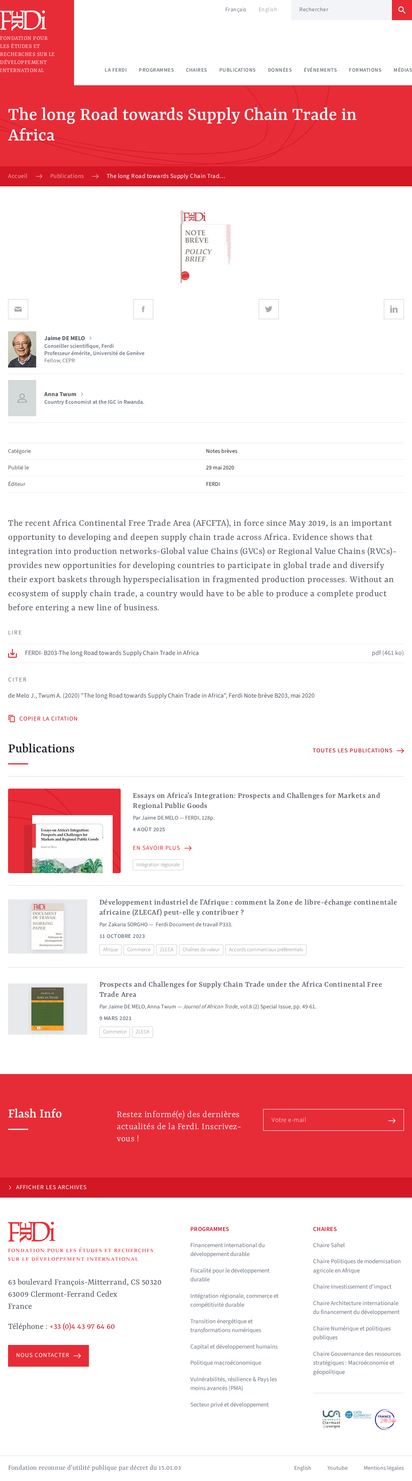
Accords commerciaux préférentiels (266, 949)
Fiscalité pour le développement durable (230, 1275)
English (268, 10)
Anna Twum (161, 1007)
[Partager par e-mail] (18, 309)
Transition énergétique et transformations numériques (225, 1326)
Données (280, 70)
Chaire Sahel (329, 1245)
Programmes (156, 70)
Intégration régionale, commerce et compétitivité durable (234, 1301)
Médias (402, 70)
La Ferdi (116, 70)
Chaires (196, 70)
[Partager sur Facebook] (143, 309)
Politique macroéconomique (225, 1363)
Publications (237, 70)
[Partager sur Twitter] (269, 309)
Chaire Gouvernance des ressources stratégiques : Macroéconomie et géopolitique (357, 1363)
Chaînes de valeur (201, 949)
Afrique (110, 949)
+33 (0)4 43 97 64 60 (82, 1326)
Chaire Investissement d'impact (352, 1287)
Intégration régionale (158, 864)
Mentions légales (384, 1468)
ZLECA (166, 949)
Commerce (138, 949)
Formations (365, 70)
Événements (320, 70)
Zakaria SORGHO (128, 925)
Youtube (338, 1468)
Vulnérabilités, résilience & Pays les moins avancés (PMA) (233, 1384)
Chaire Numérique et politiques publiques (352, 1333)
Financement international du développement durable (227, 1250)
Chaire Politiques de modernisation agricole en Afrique (357, 1266)
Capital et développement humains (234, 1347)
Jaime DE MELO (160, 818)
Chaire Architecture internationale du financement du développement (356, 1308)
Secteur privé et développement (229, 1404)
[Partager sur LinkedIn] (394, 309)
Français (236, 10)
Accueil (18, 176)
